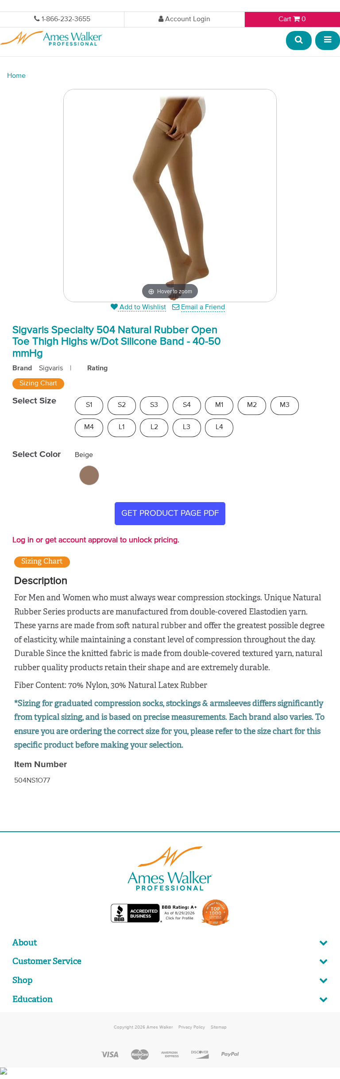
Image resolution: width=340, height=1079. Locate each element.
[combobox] (299, 41)
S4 (187, 405)
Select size (34, 400)
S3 (154, 405)
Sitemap (219, 1027)
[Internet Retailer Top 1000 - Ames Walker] (215, 925)
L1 (121, 427)
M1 (219, 405)
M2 (252, 405)
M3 (285, 405)
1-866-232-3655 (66, 19)
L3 (186, 427)
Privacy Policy (191, 1027)
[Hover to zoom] (170, 195)
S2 (122, 405)
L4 (219, 427)
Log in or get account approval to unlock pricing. (95, 540)
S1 (89, 405)
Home (16, 76)
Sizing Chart (38, 383)
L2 (154, 427)
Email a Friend (203, 307)
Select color (36, 454)
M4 (89, 427)
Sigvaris (51, 368)
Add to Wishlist (142, 307)
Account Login (187, 19)
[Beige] (89, 475)
